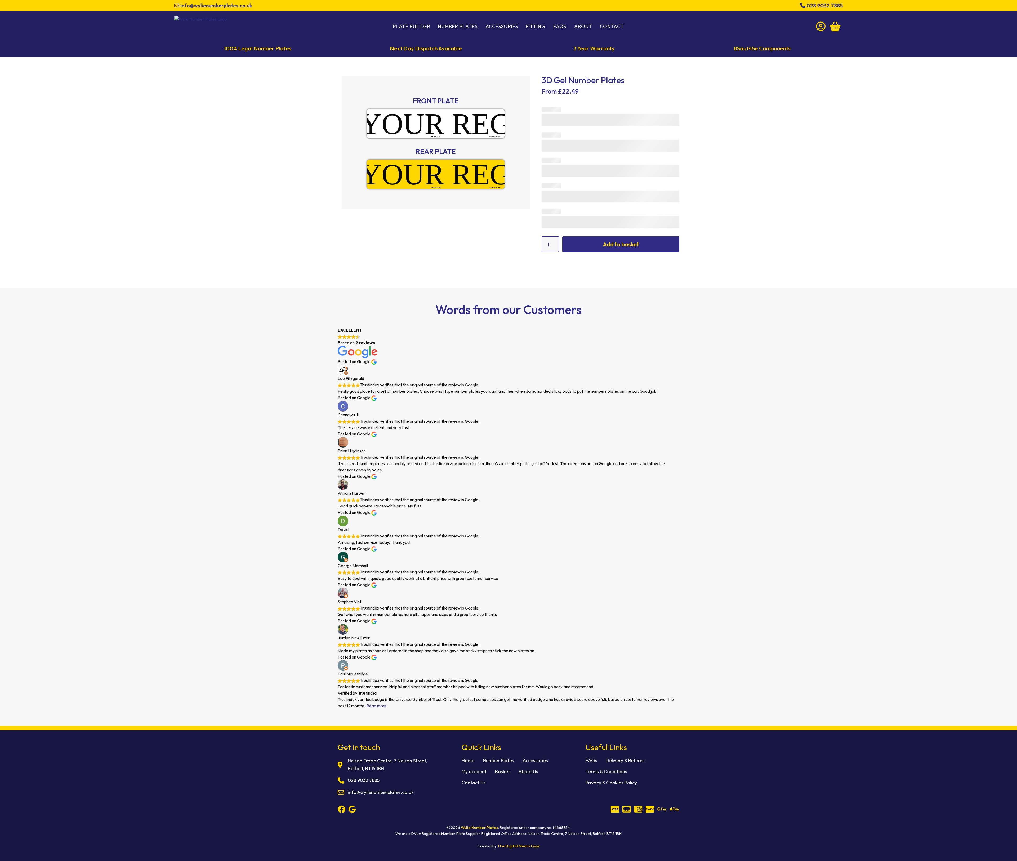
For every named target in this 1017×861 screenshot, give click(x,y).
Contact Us (474, 783)
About (583, 26)
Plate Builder (411, 26)
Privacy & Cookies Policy (611, 783)
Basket (502, 772)
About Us (528, 772)
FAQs (559, 26)
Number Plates (458, 26)
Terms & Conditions (606, 772)
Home (468, 760)
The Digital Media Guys (518, 846)
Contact (612, 26)
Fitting (535, 26)
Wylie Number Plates (479, 827)
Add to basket (621, 244)
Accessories (501, 26)
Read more (377, 705)
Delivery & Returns (625, 760)
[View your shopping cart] (835, 26)
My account (474, 772)
